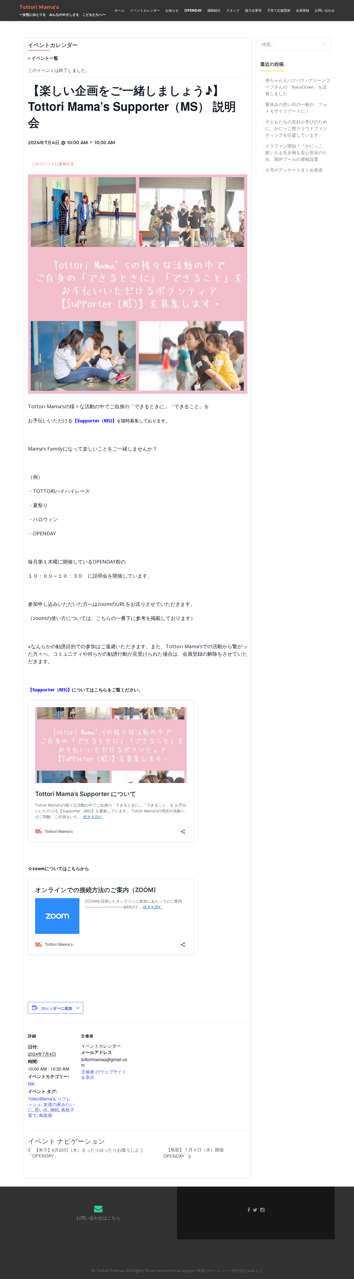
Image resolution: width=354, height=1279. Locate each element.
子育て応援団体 (278, 10)
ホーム (119, 10)
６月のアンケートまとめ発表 (294, 169)
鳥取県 (45, 1115)
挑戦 (54, 1110)
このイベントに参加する (53, 163)
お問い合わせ (325, 10)
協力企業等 (253, 10)
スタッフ (233, 10)
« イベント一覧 (43, 58)
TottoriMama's (41, 1098)
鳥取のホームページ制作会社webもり (230, 1270)
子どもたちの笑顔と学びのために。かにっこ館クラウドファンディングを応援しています (296, 128)
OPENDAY (193, 10)
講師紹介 (214, 10)
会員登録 (302, 10)
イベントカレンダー (145, 10)
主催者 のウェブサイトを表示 (103, 1074)
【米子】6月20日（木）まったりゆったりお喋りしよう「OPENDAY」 (86, 1153)
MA (31, 1084)
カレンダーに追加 (56, 1008)
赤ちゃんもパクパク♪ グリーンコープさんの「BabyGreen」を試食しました (297, 86)
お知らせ (172, 10)
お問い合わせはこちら (98, 1217)
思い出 (41, 1110)
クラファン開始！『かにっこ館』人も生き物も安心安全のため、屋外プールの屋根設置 (296, 152)
